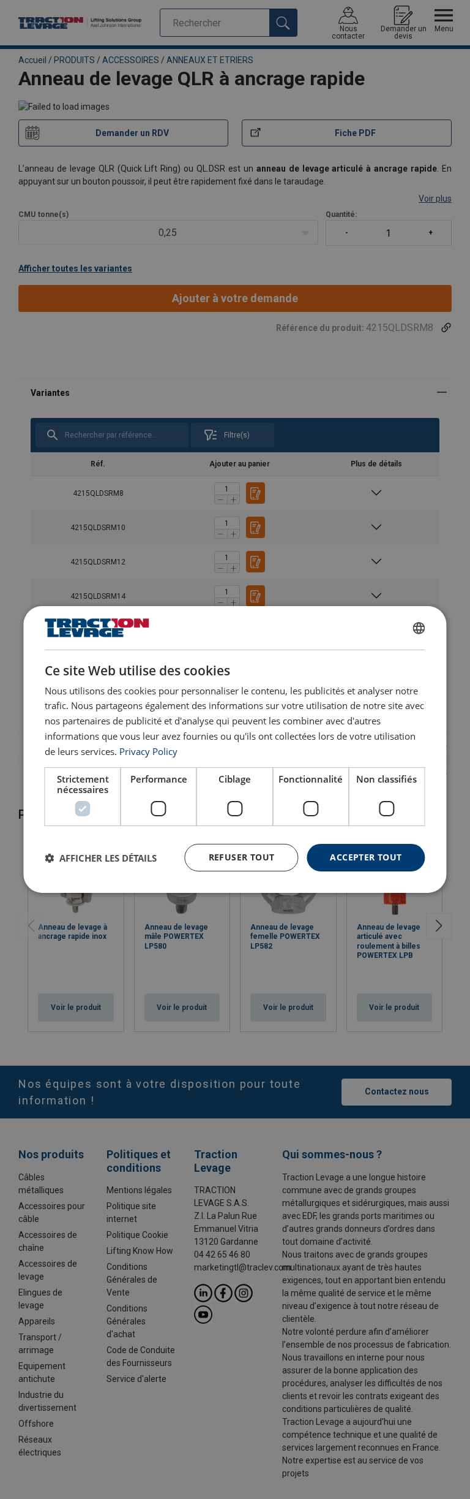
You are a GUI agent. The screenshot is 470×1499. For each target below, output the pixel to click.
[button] (101, 858)
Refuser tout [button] (242, 857)
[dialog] (234, 749)
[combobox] (419, 628)
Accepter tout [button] (365, 857)
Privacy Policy (148, 751)
